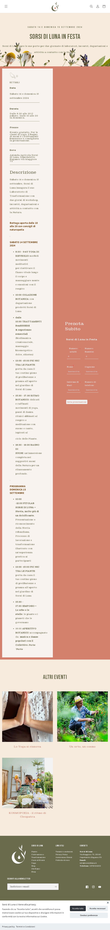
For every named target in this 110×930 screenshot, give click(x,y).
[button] (6, 6)
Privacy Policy (62, 854)
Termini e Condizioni (25, 926)
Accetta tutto (78, 908)
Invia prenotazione (76, 402)
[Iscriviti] (55, 886)
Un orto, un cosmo (82, 746)
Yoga (33, 863)
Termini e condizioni (64, 852)
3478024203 (95, 866)
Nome (70, 366)
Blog (33, 866)
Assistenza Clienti (64, 857)
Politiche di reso (63, 860)
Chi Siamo (35, 869)
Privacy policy (8, 926)
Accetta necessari (98, 908)
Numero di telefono (90, 384)
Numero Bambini (89, 350)
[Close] (108, 902)
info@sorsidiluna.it (88, 863)
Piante (34, 852)
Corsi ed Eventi (38, 860)
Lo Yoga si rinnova (27, 746)
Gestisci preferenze (89, 915)
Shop (33, 872)
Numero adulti (74, 350)
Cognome (90, 367)
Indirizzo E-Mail (73, 384)
